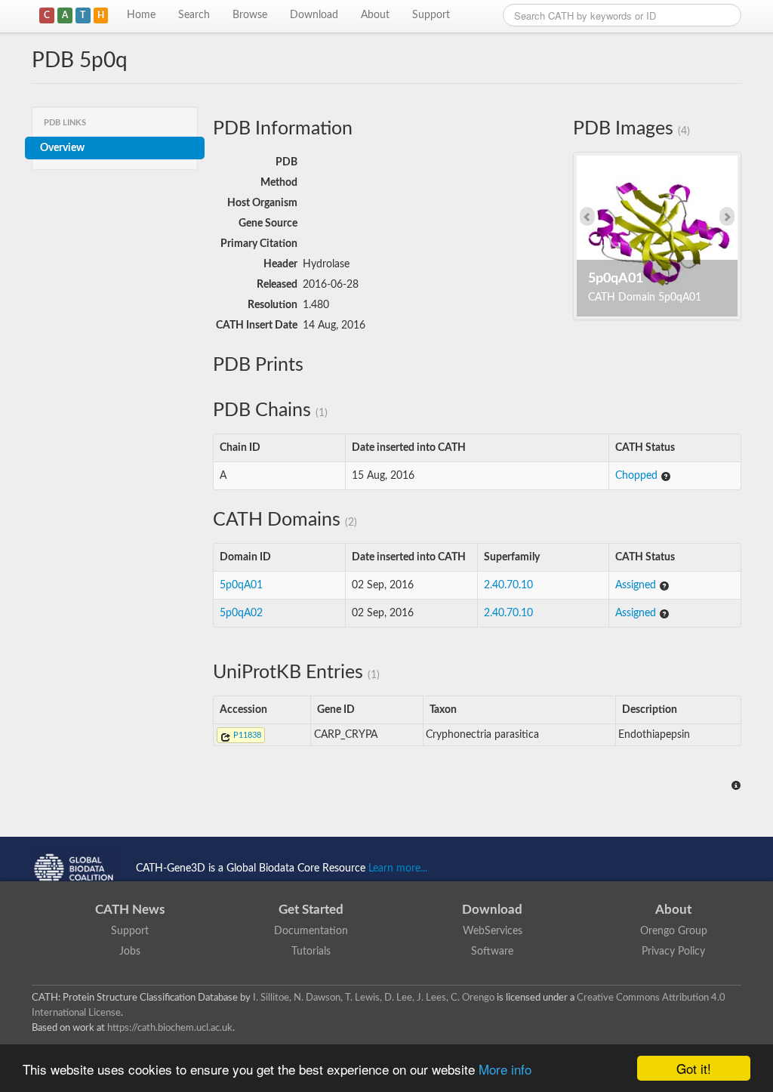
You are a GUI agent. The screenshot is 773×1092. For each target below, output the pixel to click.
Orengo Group (673, 931)
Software (492, 951)
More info (505, 1069)
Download (314, 15)
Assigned (637, 585)
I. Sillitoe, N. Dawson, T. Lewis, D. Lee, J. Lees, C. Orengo (373, 997)
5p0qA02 (241, 613)
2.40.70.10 (508, 585)
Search (194, 15)
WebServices (492, 931)
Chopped (638, 475)
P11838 (246, 735)
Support (431, 15)
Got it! (693, 1068)
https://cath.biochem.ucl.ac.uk (170, 1027)
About (375, 15)
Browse (250, 15)
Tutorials (311, 951)
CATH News (130, 909)
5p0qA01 (241, 585)
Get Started (311, 909)
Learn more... (397, 868)
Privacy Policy (673, 951)
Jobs (129, 951)
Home (141, 15)
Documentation (311, 931)
